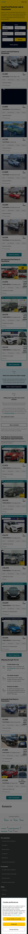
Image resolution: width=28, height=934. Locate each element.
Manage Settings (13, 929)
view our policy (17, 915)
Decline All (14, 924)
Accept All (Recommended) (14, 919)
